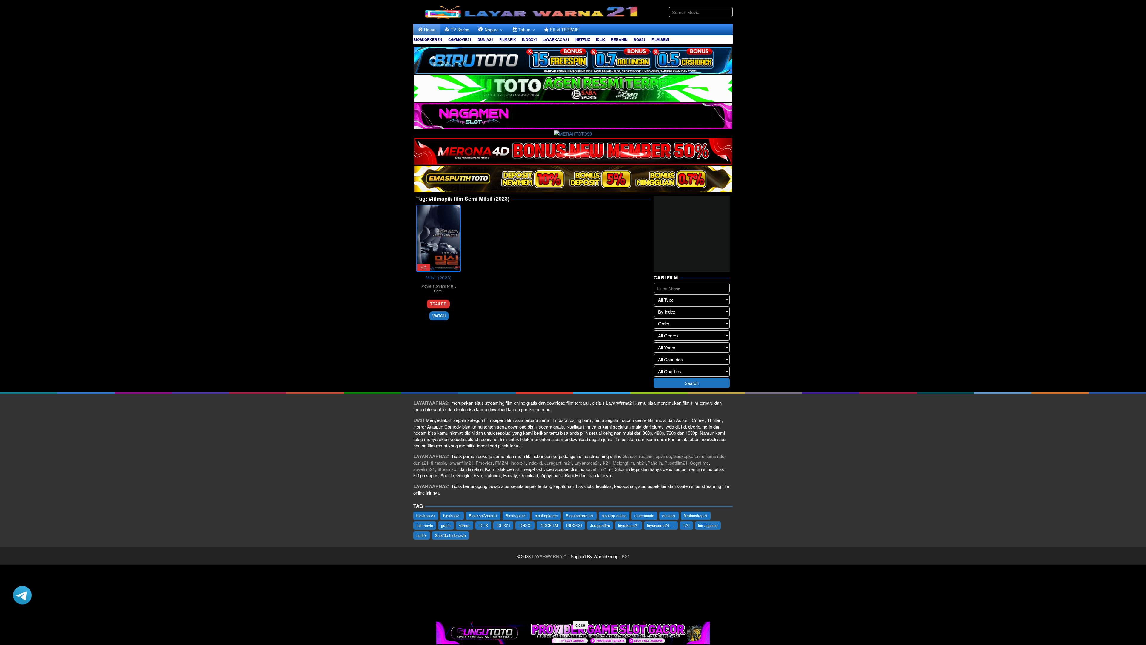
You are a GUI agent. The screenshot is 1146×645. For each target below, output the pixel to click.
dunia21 (421, 463)
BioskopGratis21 (483, 515)
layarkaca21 (628, 525)
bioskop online (614, 515)
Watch (439, 316)
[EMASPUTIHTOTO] (573, 178)
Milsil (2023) (439, 277)
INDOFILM (549, 525)
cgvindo (663, 456)
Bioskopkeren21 (580, 515)
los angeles (708, 525)
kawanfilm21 (461, 463)
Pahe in (654, 463)
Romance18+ (444, 285)
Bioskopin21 (516, 515)
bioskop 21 (425, 515)
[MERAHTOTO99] (573, 133)
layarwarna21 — (661, 525)
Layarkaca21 (587, 463)
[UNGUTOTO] (573, 632)
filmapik (438, 463)
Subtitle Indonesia (450, 535)
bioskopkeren (686, 456)
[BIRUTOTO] (573, 59)
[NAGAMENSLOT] (573, 115)
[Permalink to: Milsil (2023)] (438, 238)
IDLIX (483, 525)
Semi (438, 290)
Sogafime (699, 463)
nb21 (641, 463)
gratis (446, 525)
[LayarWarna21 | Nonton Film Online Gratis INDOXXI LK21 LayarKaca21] (532, 11)
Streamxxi (447, 469)
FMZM (501, 463)
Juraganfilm (600, 525)
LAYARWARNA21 (549, 556)
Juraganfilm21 (558, 463)
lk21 (606, 463)
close (580, 625)
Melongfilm (623, 463)
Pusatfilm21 (676, 463)
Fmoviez (484, 463)
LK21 (624, 556)
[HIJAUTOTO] (573, 87)
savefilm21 (424, 469)
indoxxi (535, 463)
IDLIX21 (503, 525)
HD (423, 268)
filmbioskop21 (696, 515)
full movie (424, 525)
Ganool (630, 456)
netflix (421, 535)
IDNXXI (525, 525)
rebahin (646, 456)
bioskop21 (452, 515)
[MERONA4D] (573, 150)
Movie (426, 285)
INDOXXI (574, 525)
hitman (464, 525)
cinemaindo (713, 456)
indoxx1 (518, 463)
